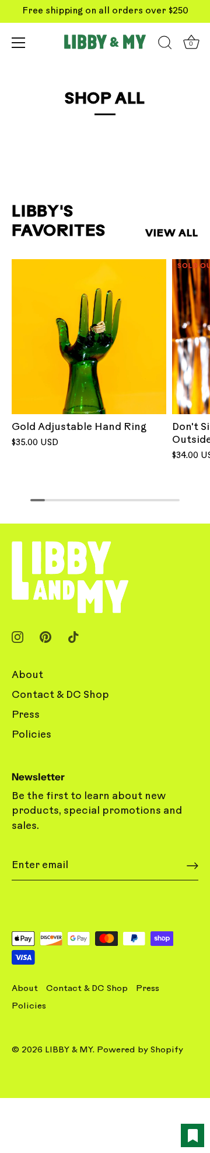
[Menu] (19, 43)
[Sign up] (192, 866)
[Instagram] (17, 637)
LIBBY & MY (69, 1050)
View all (171, 234)
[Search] (165, 44)
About (27, 675)
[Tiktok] (73, 637)
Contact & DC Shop (60, 695)
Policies (31, 735)
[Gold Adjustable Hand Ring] (89, 336)
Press (26, 715)
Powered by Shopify (140, 1050)
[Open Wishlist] (192, 1135)
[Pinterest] (45, 637)
